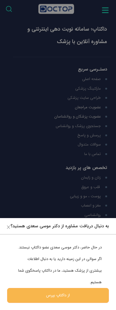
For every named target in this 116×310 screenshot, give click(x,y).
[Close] (8, 227)
